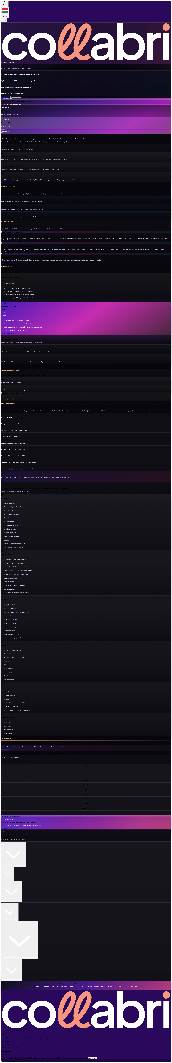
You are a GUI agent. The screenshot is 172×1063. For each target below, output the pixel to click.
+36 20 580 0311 (5, 1048)
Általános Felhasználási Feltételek (27, 1058)
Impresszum (70, 1058)
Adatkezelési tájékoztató (44, 1058)
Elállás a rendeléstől (27, 1038)
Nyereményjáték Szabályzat (59, 1058)
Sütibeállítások (92, 1058)
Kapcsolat (3, 1051)
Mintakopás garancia (39, 1038)
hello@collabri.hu (6, 1045)
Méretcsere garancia (16, 1038)
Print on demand (49, 1038)
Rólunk (8, 1051)
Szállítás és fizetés (6, 1038)
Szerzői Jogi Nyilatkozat (81, 1058)
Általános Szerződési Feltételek (9, 1058)
